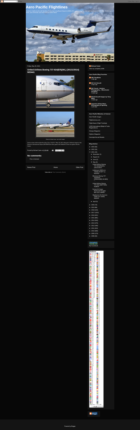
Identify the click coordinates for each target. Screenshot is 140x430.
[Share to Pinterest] (63, 150)
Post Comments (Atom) (59, 172)
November (96, 154)
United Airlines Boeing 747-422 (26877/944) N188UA (100, 185)
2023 (93, 147)
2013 (93, 223)
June (94, 159)
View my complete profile (96, 68)
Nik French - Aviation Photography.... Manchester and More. (100, 90)
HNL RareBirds (96, 77)
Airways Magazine (94, 131)
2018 (93, 210)
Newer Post (31, 167)
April (94, 201)
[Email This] (56, 150)
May (94, 162)
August (95, 157)
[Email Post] (52, 150)
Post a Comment (34, 159)
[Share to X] (60, 150)
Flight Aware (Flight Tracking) (98, 123)
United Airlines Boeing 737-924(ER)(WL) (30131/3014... (99, 166)
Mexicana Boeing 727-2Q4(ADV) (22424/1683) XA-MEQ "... (100, 178)
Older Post (79, 167)
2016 (93, 215)
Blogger (73, 426)
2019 (93, 207)
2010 (93, 231)
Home (56, 167)
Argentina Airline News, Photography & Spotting (99, 104)
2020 (93, 205)
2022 (93, 149)
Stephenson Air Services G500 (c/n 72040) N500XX (100, 196)
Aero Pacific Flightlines (47, 7)
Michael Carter (95, 66)
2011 (93, 228)
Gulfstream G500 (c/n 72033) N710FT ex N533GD (99, 171)
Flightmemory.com (94, 120)
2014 (93, 220)
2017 (93, 212)
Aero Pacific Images (95, 117)
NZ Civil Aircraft (96, 83)
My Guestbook (93, 245)
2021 (93, 152)
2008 (93, 236)
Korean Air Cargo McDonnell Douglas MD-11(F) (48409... (99, 190)
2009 (93, 233)
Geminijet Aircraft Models (96, 137)
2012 (93, 225)
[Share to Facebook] (61, 150)
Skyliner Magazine (94, 134)
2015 (93, 218)
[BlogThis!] (58, 150)
